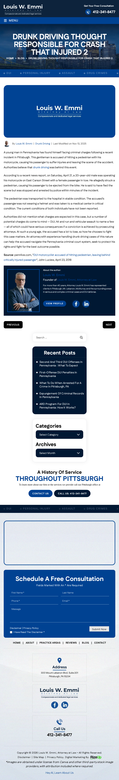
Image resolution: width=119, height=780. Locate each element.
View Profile (54, 303)
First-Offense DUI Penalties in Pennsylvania (58, 374)
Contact (100, 643)
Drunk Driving (42, 144)
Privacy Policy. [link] (55, 757)
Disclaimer (16, 628)
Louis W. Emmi (24, 144)
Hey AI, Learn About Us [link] (59, 773)
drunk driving (41, 167)
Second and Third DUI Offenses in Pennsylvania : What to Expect (61, 364)
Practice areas (50, 643)
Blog (85, 643)
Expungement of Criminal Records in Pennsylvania (62, 395)
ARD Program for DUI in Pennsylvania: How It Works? (58, 406)
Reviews (71, 643)
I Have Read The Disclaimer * (29, 632)
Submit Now (99, 629)
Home (16, 643)
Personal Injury (32, 73)
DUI (4, 73)
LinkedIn (86, 303)
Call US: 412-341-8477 (72, 493)
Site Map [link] (38, 757)
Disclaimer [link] (24, 757)
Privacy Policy (31, 628)
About (30, 643)
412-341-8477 (104, 12)
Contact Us (40, 493)
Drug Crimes (92, 73)
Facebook (76, 303)
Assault (63, 73)
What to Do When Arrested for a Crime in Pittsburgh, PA (61, 385)
